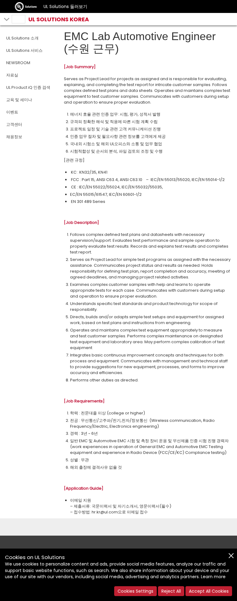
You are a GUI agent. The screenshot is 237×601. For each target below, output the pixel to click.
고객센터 (14, 124)
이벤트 (12, 112)
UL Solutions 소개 (22, 38)
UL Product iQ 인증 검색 (28, 87)
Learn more (213, 577)
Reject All (171, 591)
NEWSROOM (18, 63)
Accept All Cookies (209, 591)
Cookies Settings (135, 591)
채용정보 (14, 137)
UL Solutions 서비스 (24, 50)
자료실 (12, 75)
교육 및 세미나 (19, 100)
